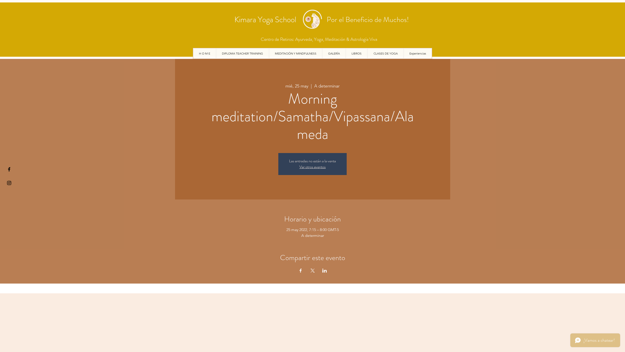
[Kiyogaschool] (9, 183)
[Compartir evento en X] (312, 271)
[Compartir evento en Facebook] (300, 271)
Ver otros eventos (312, 167)
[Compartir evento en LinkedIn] (324, 271)
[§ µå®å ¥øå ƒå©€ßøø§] (9, 169)
